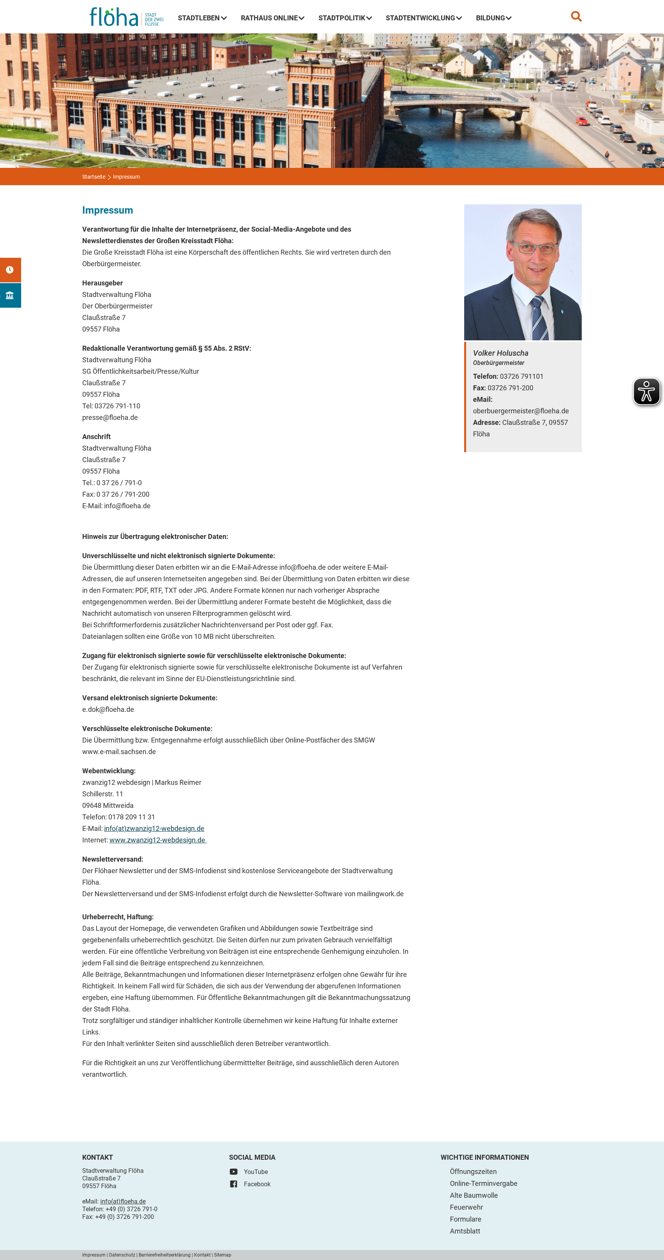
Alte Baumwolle (474, 1195)
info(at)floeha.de (123, 1201)
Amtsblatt (465, 1231)
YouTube (256, 1171)
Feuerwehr (466, 1207)
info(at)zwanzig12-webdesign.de (154, 828)
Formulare (465, 1219)
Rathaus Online (269, 18)
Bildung (490, 18)
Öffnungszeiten (473, 1171)
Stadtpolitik (342, 18)
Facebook (257, 1184)
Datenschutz (122, 1255)
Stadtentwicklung (420, 18)
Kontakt (202, 1255)
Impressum (94, 1255)
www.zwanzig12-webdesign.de (158, 840)
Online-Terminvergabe (484, 1183)
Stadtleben (199, 18)
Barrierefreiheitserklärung (165, 1255)
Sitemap (222, 1255)
